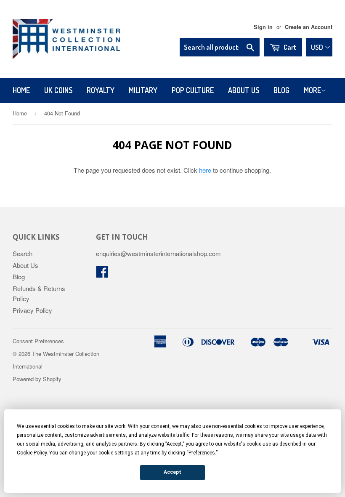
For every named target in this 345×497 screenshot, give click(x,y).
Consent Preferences (38, 341)
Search (22, 253)
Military (143, 90)
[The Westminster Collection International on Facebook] (102, 274)
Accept (172, 472)
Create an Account (308, 27)
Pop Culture (193, 90)
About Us (243, 90)
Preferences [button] (201, 453)
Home (21, 90)
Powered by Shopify (37, 379)
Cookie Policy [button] (32, 453)
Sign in (263, 27)
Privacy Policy (32, 310)
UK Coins (58, 90)
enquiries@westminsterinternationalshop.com (158, 253)
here (205, 170)
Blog (281, 90)
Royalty (100, 90)
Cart (289, 47)
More (312, 90)
